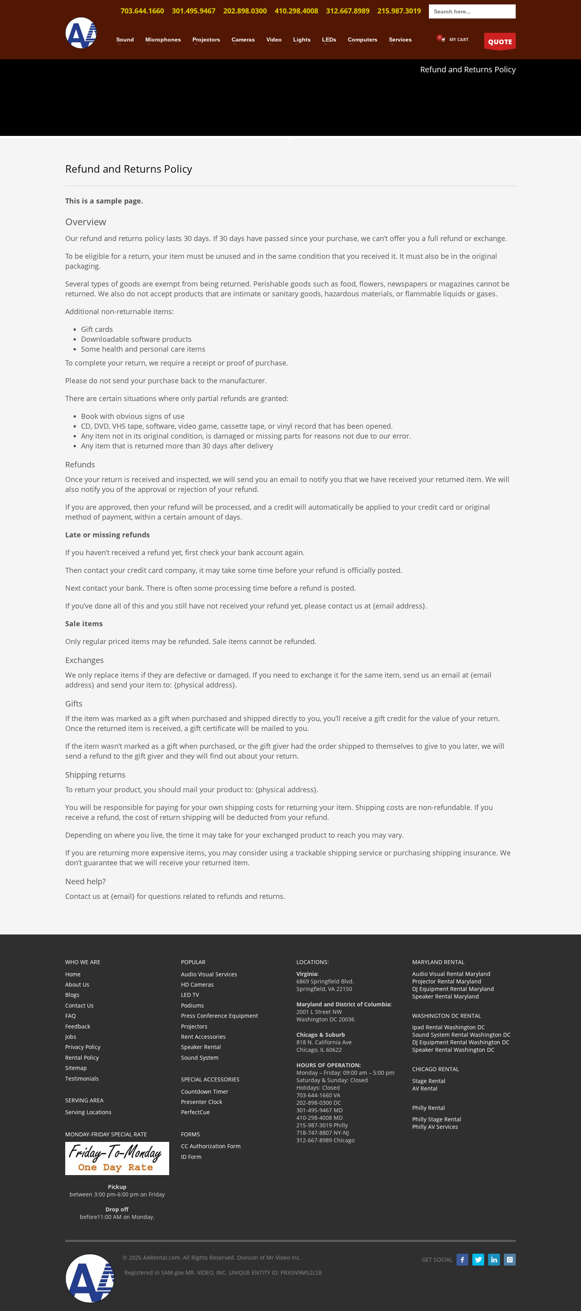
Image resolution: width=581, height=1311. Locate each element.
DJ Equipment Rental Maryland (453, 989)
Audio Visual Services (209, 974)
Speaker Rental (201, 1047)
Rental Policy (82, 1057)
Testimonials (82, 1078)
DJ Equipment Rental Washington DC (460, 1042)
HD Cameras (197, 984)
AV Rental (425, 1088)
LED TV (190, 994)
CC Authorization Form (211, 1146)
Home (73, 974)
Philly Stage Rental (436, 1119)
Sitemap (76, 1068)
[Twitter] (478, 1260)
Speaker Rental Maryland (445, 996)
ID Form (191, 1156)
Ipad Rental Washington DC (448, 1027)
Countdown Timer (204, 1091)
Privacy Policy (82, 1047)
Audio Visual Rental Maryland (451, 974)
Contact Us (79, 1005)
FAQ (70, 1015)
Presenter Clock (201, 1102)
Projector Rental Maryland (446, 981)
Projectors (194, 1026)
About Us (77, 984)
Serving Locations (88, 1112)
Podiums (192, 1005)
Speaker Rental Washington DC (453, 1049)
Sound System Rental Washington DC (461, 1034)
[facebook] (462, 1260)
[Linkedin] (494, 1260)
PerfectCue (195, 1112)
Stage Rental (428, 1081)
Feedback (77, 1026)
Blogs (72, 994)
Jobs (70, 1036)
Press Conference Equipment (219, 1015)
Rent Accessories (203, 1036)
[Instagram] (510, 1260)
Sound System (200, 1057)
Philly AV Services (435, 1126)
